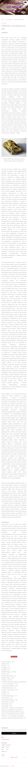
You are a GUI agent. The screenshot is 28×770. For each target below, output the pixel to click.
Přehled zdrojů (5, 739)
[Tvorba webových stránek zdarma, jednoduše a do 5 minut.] (9, 766)
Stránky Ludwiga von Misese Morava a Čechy (14, 6)
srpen (12, 757)
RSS (13, 766)
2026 (16, 757)
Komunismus (9, 19)
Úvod (2, 19)
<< (3, 757)
